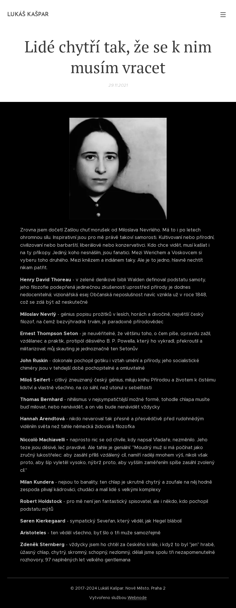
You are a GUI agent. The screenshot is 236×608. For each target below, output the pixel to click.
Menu (223, 14)
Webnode (137, 597)
